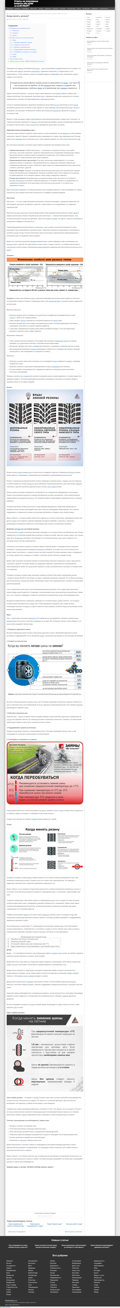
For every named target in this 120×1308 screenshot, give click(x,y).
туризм (96, 1287)
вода (31, 566)
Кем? (107, 24)
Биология (10, 8)
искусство (76, 1270)
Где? (88, 17)
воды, (41, 227)
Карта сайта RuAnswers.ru (12, 1304)
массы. (31, 498)
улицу (32, 1004)
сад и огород (11, 1285)
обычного (23, 1140)
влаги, (62, 810)
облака (69, 973)
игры (96, 1268)
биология (89, 59)
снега (46, 227)
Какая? (108, 19)
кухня (96, 1273)
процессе (34, 122)
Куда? (107, 26)
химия (96, 1290)
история (97, 1270)
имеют (29, 877)
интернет (53, 1270)
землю (55, 953)
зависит (20, 71)
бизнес (9, 1263)
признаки (19, 139)
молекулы (40, 549)
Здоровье (48, 8)
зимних (26, 915)
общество (98, 1278)
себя (15, 1007)
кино (8, 1273)
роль (30, 472)
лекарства (10, 1275)
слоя (8, 247)
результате (21, 180)
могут (58, 170)
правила (65, 996)
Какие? (89, 22)
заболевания (99, 1266)
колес (43, 96)
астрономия (76, 1261)
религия (97, 1282)
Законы (41, 8)
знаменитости (55, 1268)
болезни (53, 1263)
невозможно (55, 366)
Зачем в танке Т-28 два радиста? (16, 1231)
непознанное (77, 1278)
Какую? (98, 24)
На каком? (99, 28)
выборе (58, 93)
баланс (72, 472)
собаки (74, 1285)
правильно (45, 915)
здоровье (31, 1268)
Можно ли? (90, 28)
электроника (76, 1292)
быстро (14, 964)
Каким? (98, 22)
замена (20, 68)
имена (30, 1270)
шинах (76, 105)
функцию (33, 241)
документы (54, 1266)
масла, (44, 810)
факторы (20, 538)
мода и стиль (99, 1275)
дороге (73, 110)
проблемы (37, 621)
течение (36, 1097)
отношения (10, 1280)
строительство (11, 1287)
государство (10, 1266)
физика (89, 66)
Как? (97, 19)
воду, (26, 976)
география (98, 1263)
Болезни (17, 8)
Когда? (15, 19)
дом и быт (76, 1266)
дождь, (71, 535)
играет (20, 472)
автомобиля (35, 71)
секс (30, 1285)
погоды (17, 529)
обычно (23, 320)
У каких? (108, 31)
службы (53, 487)
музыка (9, 1278)
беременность (99, 1261)
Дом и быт (33, 8)
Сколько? (98, 31)
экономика (54, 1292)
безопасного (56, 110)
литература (32, 1275)
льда (52, 900)
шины (75, 74)
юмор (96, 1292)
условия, (55, 218)
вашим (34, 819)
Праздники (95, 8)
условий (58, 68)
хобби (8, 1292)
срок (48, 487)
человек (31, 1292)
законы (89, 44)
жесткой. (12, 180)
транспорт (76, 1287)
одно (43, 68)
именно (65, 133)
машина (9, 621)
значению (21, 119)
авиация (9, 1261)
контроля (30, 484)
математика (54, 1275)
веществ (66, 341)
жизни (32, 603)
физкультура (55, 1290)
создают (26, 376)
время (46, 85)
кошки (52, 1273)
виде (60, 953)
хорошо (64, 88)
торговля (53, 1287)
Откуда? (108, 28)
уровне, (42, 636)
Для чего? (99, 17)
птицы (52, 1282)
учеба (8, 1290)
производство (99, 1280)
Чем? (88, 33)
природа (89, 52)
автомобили (25, 19)
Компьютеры (71, 8)
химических (59, 341)
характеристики (54, 301)
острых (54, 361)
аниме (52, 1261)
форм (75, 213)
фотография (76, 1290)
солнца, (12, 317)
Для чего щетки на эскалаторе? (74, 1231)
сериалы (53, 1285)
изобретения (11, 1270)
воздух (32, 970)
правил (40, 247)
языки (8, 1294)
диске (56, 320)
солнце (9, 719)
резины (37, 68)
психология (32, 1282)
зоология (89, 72)
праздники (54, 1280)
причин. (14, 521)
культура (75, 1273)
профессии (10, 1282)
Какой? (89, 24)
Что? (97, 33)
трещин (33, 349)
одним (21, 532)
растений (71, 982)
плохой (16, 233)
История (63, 8)
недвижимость (55, 1278)
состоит (17, 213)
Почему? (89, 31)
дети (30, 1266)
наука (30, 1278)
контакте (10, 244)
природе (30, 982)
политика (31, 1280)
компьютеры (33, 1273)
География (25, 8)
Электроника (104, 8)
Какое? (108, 22)
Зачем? (89, 19)
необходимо (55, 74)
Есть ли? (108, 17)
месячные (76, 1275)
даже (40, 88)
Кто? (97, 26)
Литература (86, 8)
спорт (96, 1285)
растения (75, 1282)
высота (56, 105)
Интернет (55, 8)
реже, (66, 82)
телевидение (33, 1287)
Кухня (79, 8)
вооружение (76, 1263)
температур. (32, 618)
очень (33, 298)
